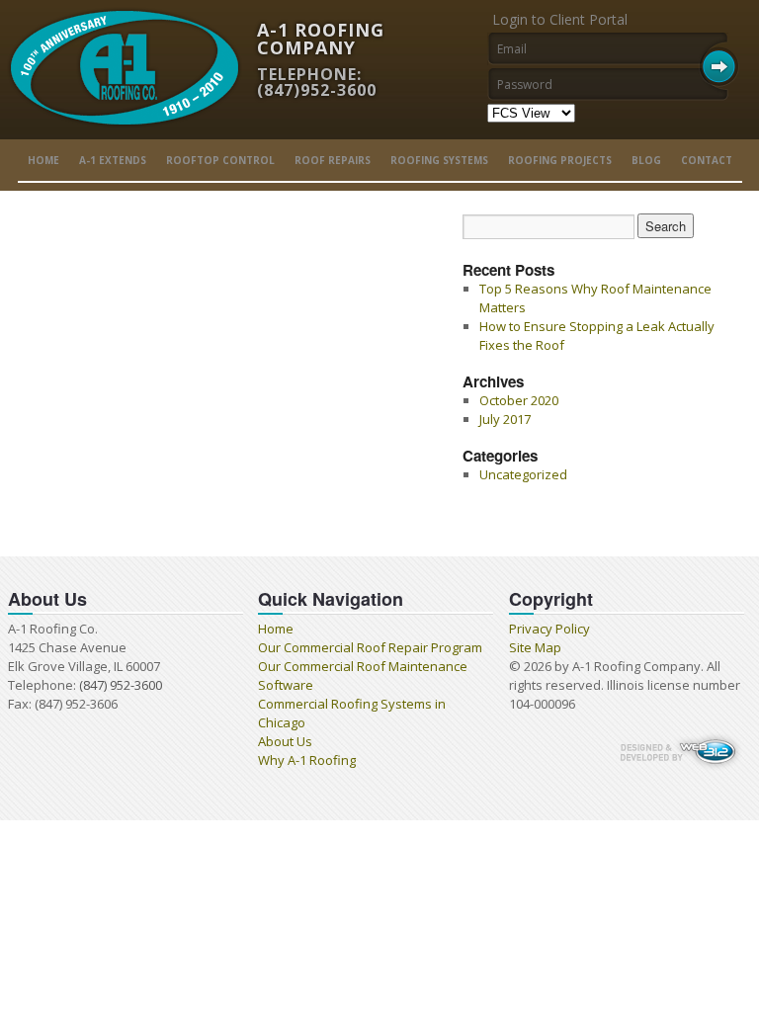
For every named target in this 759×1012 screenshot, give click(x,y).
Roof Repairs (333, 160)
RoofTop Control (220, 160)
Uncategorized (523, 474)
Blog (646, 160)
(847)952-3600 (317, 90)
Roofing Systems (439, 160)
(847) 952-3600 (120, 685)
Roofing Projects (560, 160)
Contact (706, 160)
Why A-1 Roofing (307, 760)
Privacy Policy (549, 628)
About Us (285, 741)
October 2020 (518, 400)
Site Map (535, 647)
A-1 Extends (112, 160)
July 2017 (505, 419)
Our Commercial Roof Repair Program (370, 647)
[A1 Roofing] (123, 134)
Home (43, 160)
